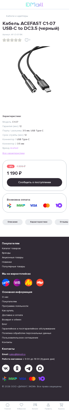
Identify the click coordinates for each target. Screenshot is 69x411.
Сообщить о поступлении (34, 182)
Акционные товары (12, 257)
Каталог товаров (11, 248)
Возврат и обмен (11, 319)
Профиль (48, 409)
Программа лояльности (15, 306)
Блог (4, 324)
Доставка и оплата (12, 315)
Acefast (14, 148)
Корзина (61, 409)
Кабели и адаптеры (17, 16)
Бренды (6, 252)
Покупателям (9, 301)
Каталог (35, 409)
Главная (7, 409)
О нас (5, 297)
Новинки (7, 262)
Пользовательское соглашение (20, 337)
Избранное (21, 409)
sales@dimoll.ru (17, 354)
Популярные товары (13, 266)
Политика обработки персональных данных (26, 333)
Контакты (7, 342)
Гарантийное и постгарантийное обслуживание (28, 328)
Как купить (8, 310)
